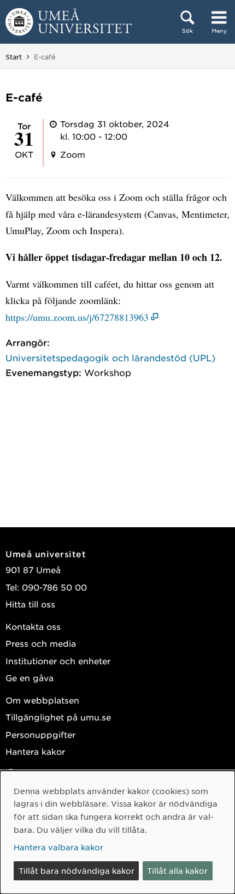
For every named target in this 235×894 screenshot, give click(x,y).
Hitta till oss (30, 604)
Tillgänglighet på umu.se (58, 717)
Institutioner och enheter (57, 660)
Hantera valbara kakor (58, 847)
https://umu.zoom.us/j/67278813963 (77, 317)
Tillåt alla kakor (177, 870)
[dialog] (117, 832)
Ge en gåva (29, 677)
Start (13, 56)
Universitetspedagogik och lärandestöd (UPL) (110, 357)
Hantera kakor (35, 751)
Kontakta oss (33, 626)
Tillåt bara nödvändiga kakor (76, 870)
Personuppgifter (40, 734)
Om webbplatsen (42, 700)
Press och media (40, 643)
